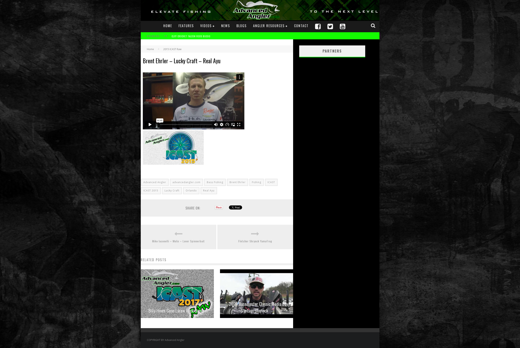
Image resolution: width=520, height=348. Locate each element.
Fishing (256, 182)
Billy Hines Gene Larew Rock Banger (177, 310)
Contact (301, 25)
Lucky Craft (172, 190)
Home (167, 25)
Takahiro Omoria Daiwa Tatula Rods (193, 36)
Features (186, 25)
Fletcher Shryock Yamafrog (255, 241)
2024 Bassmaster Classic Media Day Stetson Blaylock (258, 307)
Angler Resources (269, 25)
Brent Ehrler (238, 182)
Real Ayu (208, 190)
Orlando (191, 190)
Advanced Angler (154, 182)
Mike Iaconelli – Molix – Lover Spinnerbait (178, 241)
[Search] (373, 25)
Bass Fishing (215, 182)
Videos (206, 25)
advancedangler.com (186, 182)
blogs (241, 25)
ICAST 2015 (150, 190)
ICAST (271, 182)
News (225, 25)
